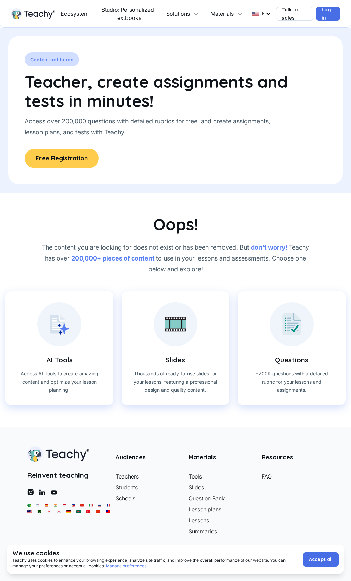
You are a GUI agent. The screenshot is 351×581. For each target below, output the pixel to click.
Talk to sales (290, 14)
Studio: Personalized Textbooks (127, 13)
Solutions (178, 13)
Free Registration (62, 158)
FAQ (267, 476)
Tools (195, 476)
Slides (196, 487)
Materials (222, 13)
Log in (326, 14)
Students (127, 487)
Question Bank (207, 498)
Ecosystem (75, 13)
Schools (125, 498)
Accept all (321, 559)
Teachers (127, 476)
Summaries (203, 531)
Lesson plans (205, 509)
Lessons (199, 520)
